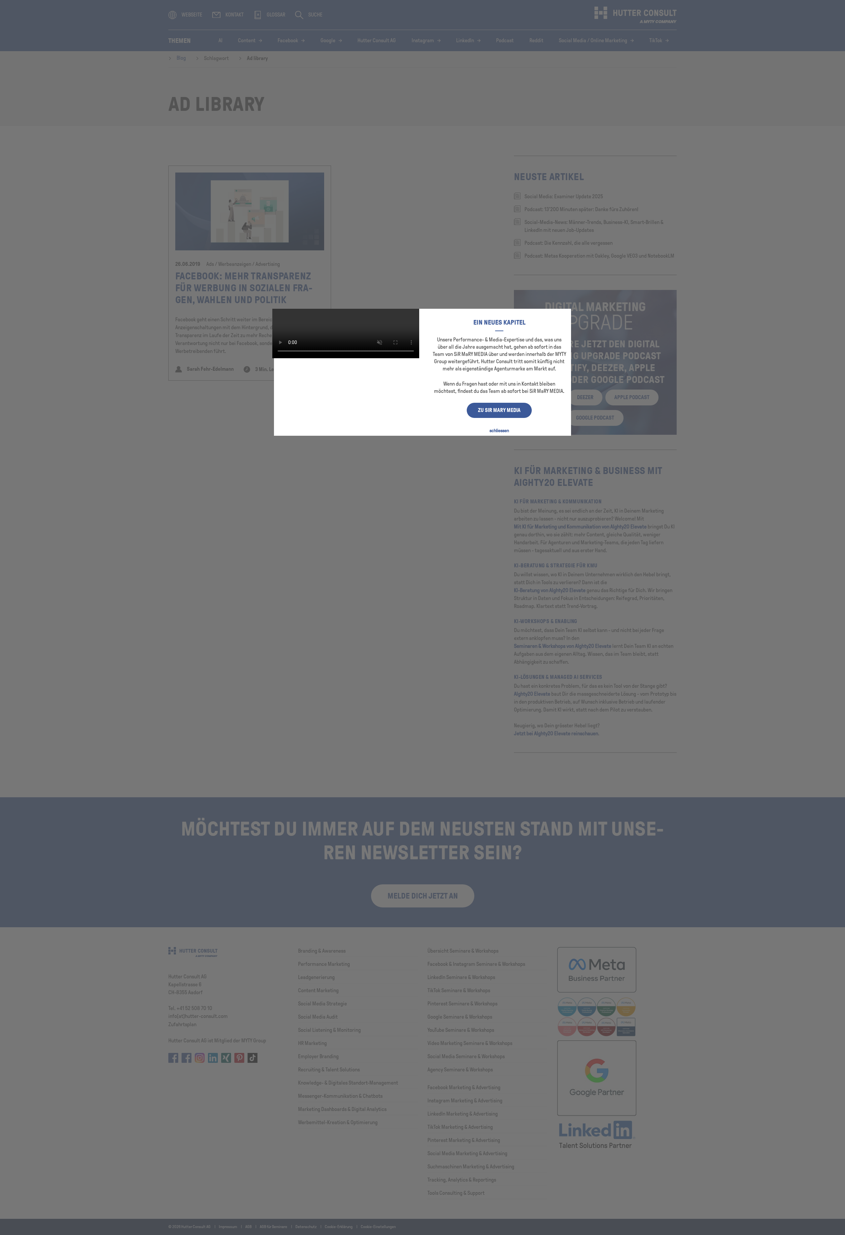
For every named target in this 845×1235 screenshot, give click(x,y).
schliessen (499, 430)
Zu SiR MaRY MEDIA (499, 410)
